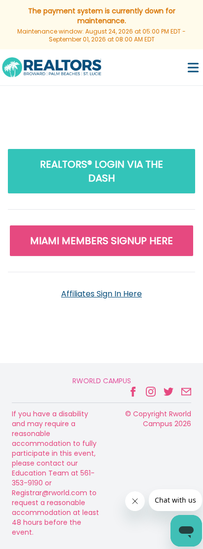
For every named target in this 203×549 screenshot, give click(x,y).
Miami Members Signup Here (101, 241)
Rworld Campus (101, 381)
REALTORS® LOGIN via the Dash (101, 171)
